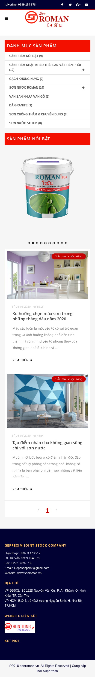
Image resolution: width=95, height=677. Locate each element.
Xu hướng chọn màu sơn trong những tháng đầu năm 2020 (42, 316)
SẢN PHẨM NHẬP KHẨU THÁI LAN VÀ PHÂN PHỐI (45, 65)
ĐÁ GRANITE (18, 105)
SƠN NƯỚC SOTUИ (23, 123)
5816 (40, 306)
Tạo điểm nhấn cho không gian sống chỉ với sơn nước (47, 445)
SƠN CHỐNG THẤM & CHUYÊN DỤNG (36, 114)
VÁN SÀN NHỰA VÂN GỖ (27, 96)
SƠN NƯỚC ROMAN (23, 87)
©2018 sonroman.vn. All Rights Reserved (39, 666)
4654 (40, 435)
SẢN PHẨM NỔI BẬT (23, 56)
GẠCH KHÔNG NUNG (24, 79)
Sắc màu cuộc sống (68, 256)
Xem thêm (21, 360)
